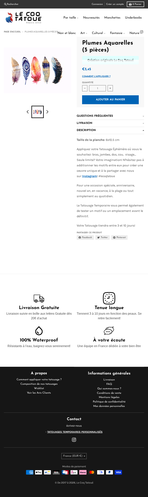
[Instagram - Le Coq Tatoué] (74, 439)
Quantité (87, 83)
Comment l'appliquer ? (96, 76)
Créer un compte (115, 4)
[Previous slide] (28, 112)
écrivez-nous (74, 425)
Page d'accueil (12, 32)
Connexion (97, 4)
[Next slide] (47, 112)
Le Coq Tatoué (85, 482)
